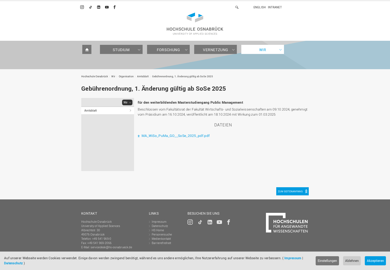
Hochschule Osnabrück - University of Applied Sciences (195, 23)
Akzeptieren (375, 260)
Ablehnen (352, 260)
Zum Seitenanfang (290, 191)
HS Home (158, 230)
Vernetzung (215, 49)
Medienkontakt (161, 239)
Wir (262, 49)
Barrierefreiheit (161, 243)
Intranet (275, 7)
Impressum (292, 258)
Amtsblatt (143, 76)
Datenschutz (13, 263)
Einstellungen (327, 260)
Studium (121, 49)
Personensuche (162, 234)
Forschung (168, 49)
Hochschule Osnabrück (94, 76)
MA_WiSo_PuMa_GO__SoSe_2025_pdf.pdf (175, 135)
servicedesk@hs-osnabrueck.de (111, 247)
